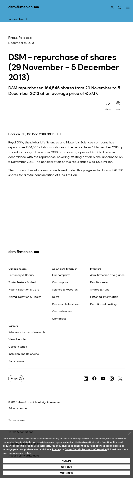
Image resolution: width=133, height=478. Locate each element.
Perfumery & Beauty (21, 275)
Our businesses (17, 268)
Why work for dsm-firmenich (26, 332)
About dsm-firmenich (64, 268)
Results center (99, 282)
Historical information (104, 297)
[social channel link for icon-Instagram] (111, 378)
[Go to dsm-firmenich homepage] (23, 7)
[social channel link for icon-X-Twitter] (120, 378)
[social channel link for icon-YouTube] (103, 378)
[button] (119, 7)
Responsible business (65, 304)
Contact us (59, 319)
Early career (16, 361)
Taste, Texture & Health (23, 282)
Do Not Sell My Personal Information (86, 449)
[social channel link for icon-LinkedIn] (85, 378)
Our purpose (60, 282)
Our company (61, 275)
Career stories (17, 346)
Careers (13, 325)
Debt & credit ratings (103, 304)
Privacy (56, 449)
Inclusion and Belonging (23, 354)
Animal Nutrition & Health (24, 297)
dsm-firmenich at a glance (107, 275)
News (55, 297)
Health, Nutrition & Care (23, 289)
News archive (16, 19)
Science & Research (65, 289)
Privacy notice (17, 408)
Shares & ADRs (99, 289)
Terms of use (16, 420)
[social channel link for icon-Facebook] (94, 378)
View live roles (17, 339)
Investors (95, 268)
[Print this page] (118, 103)
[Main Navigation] (127, 7)
